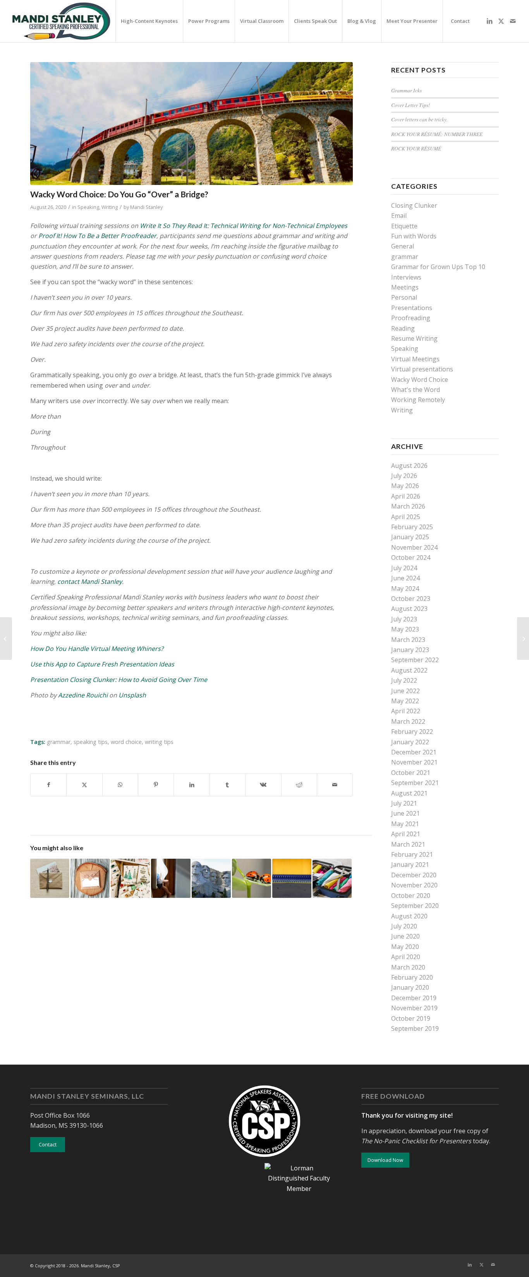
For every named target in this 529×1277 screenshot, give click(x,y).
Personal (404, 297)
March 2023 (408, 639)
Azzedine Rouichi (83, 695)
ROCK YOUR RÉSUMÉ (416, 148)
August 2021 (409, 793)
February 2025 (412, 527)
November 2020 (414, 885)
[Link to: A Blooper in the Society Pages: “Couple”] (251, 878)
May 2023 (405, 629)
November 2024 (414, 547)
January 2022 (410, 742)
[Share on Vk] (263, 785)
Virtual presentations (422, 369)
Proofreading (410, 318)
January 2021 (410, 864)
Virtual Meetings (415, 359)
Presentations (411, 308)
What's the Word (415, 389)
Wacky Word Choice (419, 379)
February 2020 (412, 977)
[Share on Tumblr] (227, 785)
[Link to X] (501, 21)
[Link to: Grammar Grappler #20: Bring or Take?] (332, 878)
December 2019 (413, 998)
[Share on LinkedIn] (191, 785)
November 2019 (414, 1008)
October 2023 (410, 598)
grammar (58, 741)
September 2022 (415, 660)
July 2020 (404, 926)
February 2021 (412, 854)
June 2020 (405, 936)
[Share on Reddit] (299, 785)
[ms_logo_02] (60, 21)
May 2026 (405, 485)
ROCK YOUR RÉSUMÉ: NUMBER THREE (437, 134)
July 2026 (404, 475)
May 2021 (405, 824)
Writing (109, 207)
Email (399, 215)
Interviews (406, 277)
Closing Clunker (414, 205)
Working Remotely (418, 399)
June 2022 (405, 691)
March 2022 (408, 721)
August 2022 (409, 670)
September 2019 (415, 1028)
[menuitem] (149, 21)
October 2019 (410, 1018)
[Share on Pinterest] (155, 785)
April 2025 (405, 517)
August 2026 (409, 465)
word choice (126, 741)
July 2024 (404, 568)
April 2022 (405, 711)
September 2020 (415, 905)
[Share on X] (84, 785)
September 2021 (415, 782)
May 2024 (405, 588)
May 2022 (405, 701)
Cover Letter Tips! (410, 105)
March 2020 (408, 967)
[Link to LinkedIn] (489, 21)
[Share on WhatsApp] (120, 785)
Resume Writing (414, 338)
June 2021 (405, 813)
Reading (403, 328)
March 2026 (408, 506)
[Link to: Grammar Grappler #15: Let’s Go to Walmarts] (291, 878)
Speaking (88, 207)
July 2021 (404, 803)
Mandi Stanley (146, 207)
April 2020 (405, 957)
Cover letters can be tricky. (419, 119)
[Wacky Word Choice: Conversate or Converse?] (523, 638)
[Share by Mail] (334, 785)
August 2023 (409, 608)
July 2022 (404, 680)
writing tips (159, 741)
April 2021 (405, 834)
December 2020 (413, 875)
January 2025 (410, 537)
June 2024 (405, 578)
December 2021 (413, 752)
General (402, 246)
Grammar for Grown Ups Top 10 (438, 266)
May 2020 (405, 946)
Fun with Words (413, 236)
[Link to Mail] (513, 21)
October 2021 (410, 772)
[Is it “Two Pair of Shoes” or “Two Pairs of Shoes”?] (6, 638)
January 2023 (410, 649)
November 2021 (414, 762)
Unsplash (132, 695)
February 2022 (412, 731)
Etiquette (404, 226)
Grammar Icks (406, 90)
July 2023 (404, 619)
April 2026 (405, 496)
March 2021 (408, 844)
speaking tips (91, 741)
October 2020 (410, 895)
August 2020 (409, 916)
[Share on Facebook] (48, 785)
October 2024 (410, 557)
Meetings (405, 287)
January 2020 (410, 987)
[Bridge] (191, 123)
